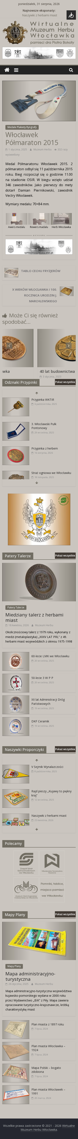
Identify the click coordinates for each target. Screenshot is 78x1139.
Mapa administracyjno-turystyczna (30, 976)
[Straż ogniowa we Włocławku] (15, 473)
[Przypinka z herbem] (15, 449)
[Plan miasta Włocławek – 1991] (15, 1088)
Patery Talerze (15, 607)
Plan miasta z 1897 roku (47, 1024)
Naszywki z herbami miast (39, 15)
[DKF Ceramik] (15, 719)
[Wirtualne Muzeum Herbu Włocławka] (7, 70)
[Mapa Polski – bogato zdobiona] (15, 1066)
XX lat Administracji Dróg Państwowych (48, 702)
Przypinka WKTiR (42, 400)
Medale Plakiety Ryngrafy (22, 127)
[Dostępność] (71, 15)
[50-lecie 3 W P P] (15, 676)
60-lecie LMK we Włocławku (50, 656)
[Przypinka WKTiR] (15, 400)
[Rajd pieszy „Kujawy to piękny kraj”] (15, 791)
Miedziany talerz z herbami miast (34, 617)
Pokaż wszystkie (65, 382)
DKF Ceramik (40, 721)
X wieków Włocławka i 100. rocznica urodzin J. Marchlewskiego (34, 295)
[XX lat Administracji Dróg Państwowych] (15, 698)
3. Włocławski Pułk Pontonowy (43, 426)
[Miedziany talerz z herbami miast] (39, 565)
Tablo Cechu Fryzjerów (40, 271)
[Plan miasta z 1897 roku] (15, 1022)
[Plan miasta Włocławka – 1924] (15, 1044)
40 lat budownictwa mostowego (47, 371)
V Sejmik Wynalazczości (47, 767)
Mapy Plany (14, 966)
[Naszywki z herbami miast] (15, 816)
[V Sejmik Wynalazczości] (15, 767)
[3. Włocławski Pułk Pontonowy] (15, 424)
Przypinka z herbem (44, 448)
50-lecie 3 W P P (42, 678)
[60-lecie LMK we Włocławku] (15, 654)
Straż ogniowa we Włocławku (51, 473)
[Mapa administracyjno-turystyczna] (39, 924)
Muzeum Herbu (42, 149)
